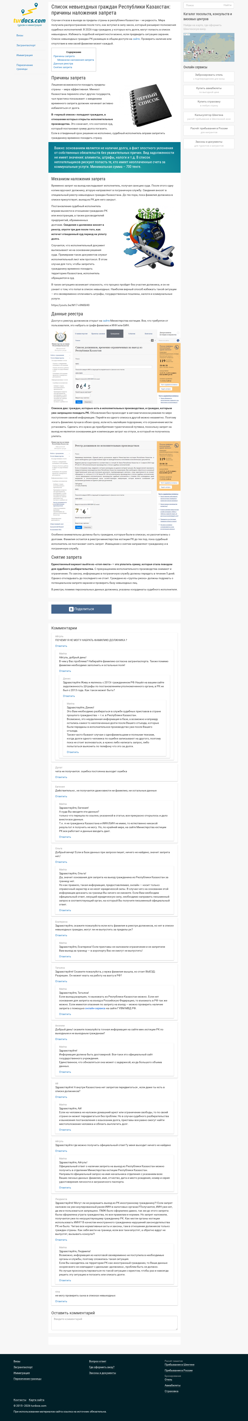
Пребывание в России (179, 1370)
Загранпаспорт (26, 45)
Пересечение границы (24, 66)
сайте (136, 38)
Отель (168, 1379)
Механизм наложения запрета (75, 59)
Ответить (61, 645)
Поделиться (84, 609)
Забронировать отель (209, 76)
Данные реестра (63, 63)
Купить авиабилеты (209, 90)
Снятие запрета (62, 67)
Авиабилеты (173, 1385)
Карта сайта (36, 1399)
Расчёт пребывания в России (209, 130)
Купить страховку (209, 103)
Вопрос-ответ (97, 1361)
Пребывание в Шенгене (179, 1364)
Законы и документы (209, 143)
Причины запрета (64, 56)
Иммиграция (24, 55)
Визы (19, 35)
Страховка (171, 1391)
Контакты (20, 1399)
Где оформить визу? (102, 1367)
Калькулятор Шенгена (209, 116)
